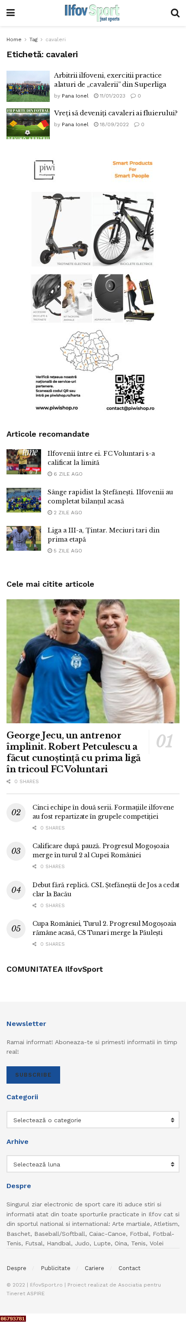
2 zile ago (67, 513)
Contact (130, 1268)
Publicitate (56, 1268)
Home (14, 39)
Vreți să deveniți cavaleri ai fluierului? (116, 113)
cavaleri (55, 39)
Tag (33, 39)
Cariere (94, 1268)
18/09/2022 (113, 124)
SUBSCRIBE (33, 1074)
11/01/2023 (111, 96)
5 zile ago (67, 551)
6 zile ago (67, 474)
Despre (16, 1268)
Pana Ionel (75, 96)
